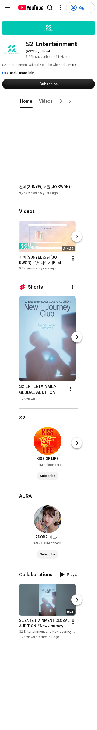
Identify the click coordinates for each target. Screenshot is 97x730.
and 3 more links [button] (22, 73)
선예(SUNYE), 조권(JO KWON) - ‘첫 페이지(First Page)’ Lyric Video (48, 187)
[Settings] (60, 7)
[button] (69, 101)
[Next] (76, 236)
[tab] (26, 101)
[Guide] (7, 7)
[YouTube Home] (30, 7)
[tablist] (48, 101)
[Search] (50, 7)
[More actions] (73, 258)
